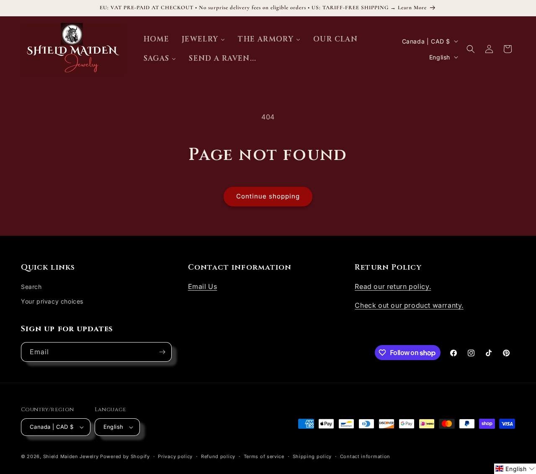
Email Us (202, 286)
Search (31, 286)
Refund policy (218, 456)
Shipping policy (312, 456)
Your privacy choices (52, 301)
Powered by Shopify (125, 456)
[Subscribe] (162, 352)
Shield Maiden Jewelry (71, 456)
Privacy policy (175, 456)
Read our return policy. (393, 286)
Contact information (365, 456)
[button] (470, 49)
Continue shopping (268, 196)
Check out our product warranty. (409, 305)
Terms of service (264, 456)
